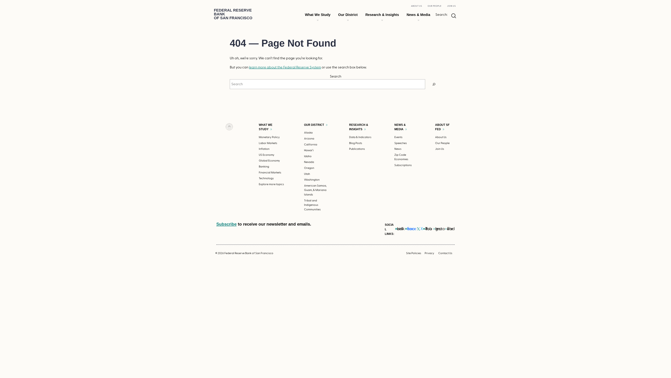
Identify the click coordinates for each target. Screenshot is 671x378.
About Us (416, 6)
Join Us (451, 6)
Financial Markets (270, 172)
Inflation (264, 149)
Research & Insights (382, 15)
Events (398, 137)
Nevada (309, 162)
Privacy (429, 253)
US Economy (266, 155)
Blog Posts (355, 143)
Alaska (308, 132)
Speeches (400, 143)
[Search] (434, 84)
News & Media (418, 15)
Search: (441, 14)
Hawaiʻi (309, 150)
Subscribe (226, 224)
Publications (357, 149)
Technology (266, 178)
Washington (312, 179)
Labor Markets (268, 143)
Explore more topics (271, 184)
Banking (264, 166)
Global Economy (269, 160)
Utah (307, 174)
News (397, 149)
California (310, 144)
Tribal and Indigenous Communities (312, 205)
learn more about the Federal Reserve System (285, 67)
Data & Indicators (360, 137)
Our (314, 124)
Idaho (308, 156)
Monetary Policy (269, 137)
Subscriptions (403, 165)
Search (335, 76)
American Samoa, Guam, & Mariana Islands (315, 190)
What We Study (317, 15)
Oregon (309, 168)
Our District (348, 15)
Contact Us (445, 253)
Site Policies (413, 253)
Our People (434, 6)
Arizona (309, 138)
